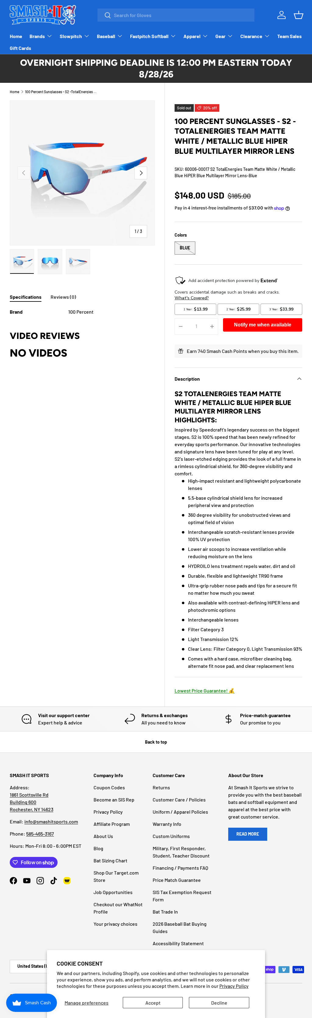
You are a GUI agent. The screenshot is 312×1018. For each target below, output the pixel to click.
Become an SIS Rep (114, 799)
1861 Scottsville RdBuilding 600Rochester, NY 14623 (31, 802)
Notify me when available (262, 324)
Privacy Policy (234, 986)
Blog (98, 848)
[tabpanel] (82, 311)
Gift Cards (20, 48)
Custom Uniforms (171, 836)
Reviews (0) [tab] (63, 297)
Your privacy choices (115, 924)
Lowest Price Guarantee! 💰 (205, 690)
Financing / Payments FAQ (180, 868)
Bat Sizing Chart (110, 860)
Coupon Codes (109, 787)
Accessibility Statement (178, 943)
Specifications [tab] (25, 297)
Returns (161, 787)
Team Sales (289, 36)
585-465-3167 (40, 834)
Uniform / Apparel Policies (180, 812)
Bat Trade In (165, 911)
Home (16, 36)
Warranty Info (167, 824)
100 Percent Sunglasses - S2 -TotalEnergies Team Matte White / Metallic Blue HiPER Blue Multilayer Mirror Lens (61, 91)
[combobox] (176, 15)
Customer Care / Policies (179, 799)
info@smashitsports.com (51, 821)
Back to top (156, 742)
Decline (219, 1003)
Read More (247, 834)
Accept (153, 1003)
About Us (103, 836)
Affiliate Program (112, 824)
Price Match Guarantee (177, 880)
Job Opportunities (113, 892)
